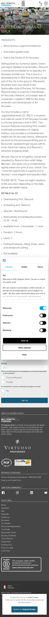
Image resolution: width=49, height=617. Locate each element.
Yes (7, 391)
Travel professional (13, 377)
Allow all (24, 341)
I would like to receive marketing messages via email (21, 386)
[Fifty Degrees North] (10, 3)
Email (5, 363)
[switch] (42, 315)
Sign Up (24, 400)
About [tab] (40, 267)
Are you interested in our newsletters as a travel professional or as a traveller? (24, 372)
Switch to (24, 609)
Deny (24, 355)
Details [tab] (24, 267)
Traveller (9, 382)
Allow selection (24, 348)
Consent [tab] (8, 267)
